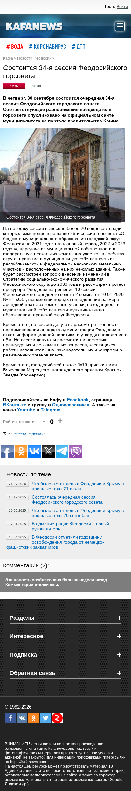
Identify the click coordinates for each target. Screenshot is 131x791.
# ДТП (79, 46)
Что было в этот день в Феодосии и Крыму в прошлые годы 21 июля (78, 486)
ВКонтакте (14, 404)
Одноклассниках (70, 404)
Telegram (50, 409)
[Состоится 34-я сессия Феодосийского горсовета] (62, 175)
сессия (20, 434)
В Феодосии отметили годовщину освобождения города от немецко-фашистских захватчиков (55, 542)
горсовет (36, 434)
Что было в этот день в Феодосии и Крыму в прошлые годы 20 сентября (78, 513)
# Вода (14, 46)
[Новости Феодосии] (34, 25)
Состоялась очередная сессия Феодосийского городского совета (67, 499)
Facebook (78, 399)
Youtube (26, 409)
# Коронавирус (47, 46)
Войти (122, 6)
